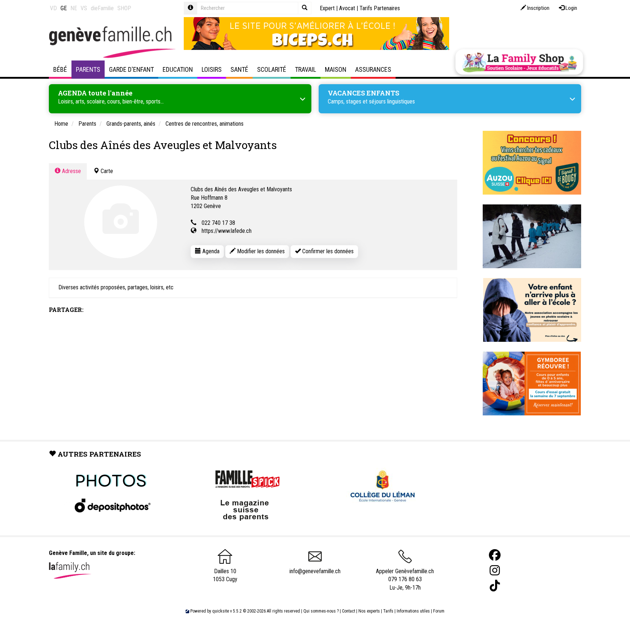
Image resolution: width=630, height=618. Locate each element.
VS (84, 8)
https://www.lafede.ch (227, 230)
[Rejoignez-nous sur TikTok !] (495, 585)
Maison (335, 69)
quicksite (220, 611)
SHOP (124, 8)
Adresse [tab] (71, 171)
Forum (438, 611)
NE (73, 8)
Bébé (60, 69)
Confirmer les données (327, 251)
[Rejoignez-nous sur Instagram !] (495, 570)
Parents (88, 69)
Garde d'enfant (131, 69)
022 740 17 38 (218, 222)
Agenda (210, 251)
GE (64, 8)
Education (178, 69)
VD (53, 8)
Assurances (373, 69)
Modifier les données (260, 251)
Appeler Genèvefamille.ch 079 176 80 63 (405, 575)
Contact (348, 611)
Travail (305, 69)
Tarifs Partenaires (379, 8)
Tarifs (388, 611)
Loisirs (212, 69)
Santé (239, 69)
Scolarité (271, 69)
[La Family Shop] (519, 62)
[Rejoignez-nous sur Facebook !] (495, 555)
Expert (327, 8)
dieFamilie (102, 8)
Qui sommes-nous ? (321, 611)
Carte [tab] (106, 171)
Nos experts (369, 611)
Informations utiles (413, 611)
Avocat (347, 8)
